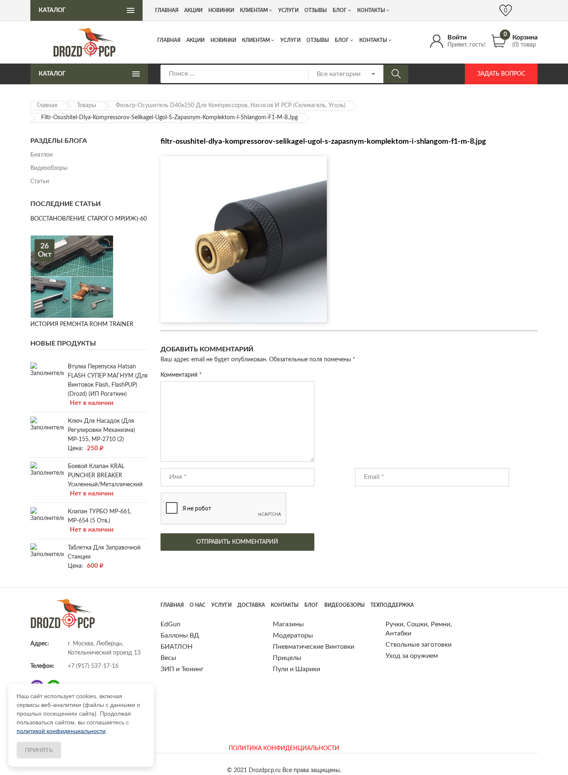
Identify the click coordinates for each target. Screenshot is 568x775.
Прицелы (287, 658)
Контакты (373, 40)
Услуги (290, 40)
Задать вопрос (501, 74)
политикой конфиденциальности (61, 731)
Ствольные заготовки (418, 644)
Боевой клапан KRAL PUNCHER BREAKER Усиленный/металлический (105, 476)
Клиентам (256, 40)
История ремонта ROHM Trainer (81, 324)
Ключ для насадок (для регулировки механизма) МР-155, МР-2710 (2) (101, 430)
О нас (197, 605)
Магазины (288, 624)
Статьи (39, 181)
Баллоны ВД (180, 635)
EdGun (170, 624)
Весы (168, 658)
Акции (195, 40)
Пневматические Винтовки (313, 646)
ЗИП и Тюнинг (182, 669)
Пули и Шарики (296, 669)
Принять (39, 750)
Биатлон (41, 155)
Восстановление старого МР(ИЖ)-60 (88, 219)
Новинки (223, 40)
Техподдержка (392, 605)
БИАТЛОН (177, 646)
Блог (342, 40)
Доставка (251, 605)
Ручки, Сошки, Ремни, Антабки (418, 629)
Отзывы (317, 40)
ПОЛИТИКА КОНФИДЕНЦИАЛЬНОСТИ (284, 748)
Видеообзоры (48, 168)
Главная (168, 40)
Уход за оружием (411, 655)
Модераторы (293, 635)
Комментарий (181, 375)
